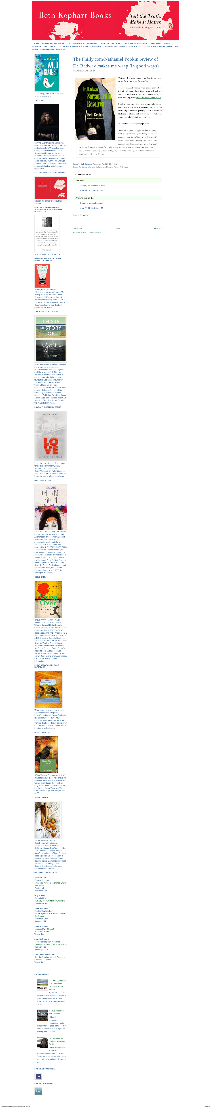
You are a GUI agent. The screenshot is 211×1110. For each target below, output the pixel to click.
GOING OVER (155, 44)
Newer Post (77, 228)
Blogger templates (6, 1106)
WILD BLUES (49, 929)
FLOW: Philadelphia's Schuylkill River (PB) (80, 46)
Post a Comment (80, 215)
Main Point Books (41, 932)
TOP (209, 1106)
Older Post (158, 228)
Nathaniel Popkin (112, 167)
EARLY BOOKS (50, 46)
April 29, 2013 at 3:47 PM (91, 208)
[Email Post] (115, 164)
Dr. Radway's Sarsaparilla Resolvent (92, 167)
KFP (78, 180)
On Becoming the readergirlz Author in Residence (57, 1041)
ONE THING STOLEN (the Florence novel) (123, 46)
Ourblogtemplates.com (22, 1106)
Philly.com (124, 167)
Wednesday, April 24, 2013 (103, 164)
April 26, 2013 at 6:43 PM (91, 190)
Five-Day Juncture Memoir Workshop (49, 901)
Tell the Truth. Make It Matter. (83, 44)
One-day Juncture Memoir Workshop (49, 957)
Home (36, 44)
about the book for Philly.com (148, 97)
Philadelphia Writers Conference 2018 (50, 944)
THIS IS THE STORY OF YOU (135, 44)
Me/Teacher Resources (53, 44)
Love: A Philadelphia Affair (159, 46)
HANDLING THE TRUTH (110, 44)
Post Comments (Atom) (92, 232)
